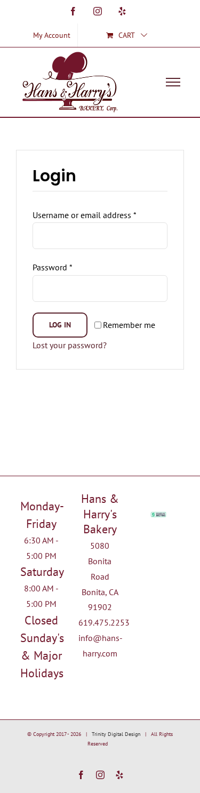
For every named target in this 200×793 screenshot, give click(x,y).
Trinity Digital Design (116, 734)
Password (53, 267)
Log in (60, 325)
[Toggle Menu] (173, 82)
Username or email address (85, 215)
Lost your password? (70, 345)
